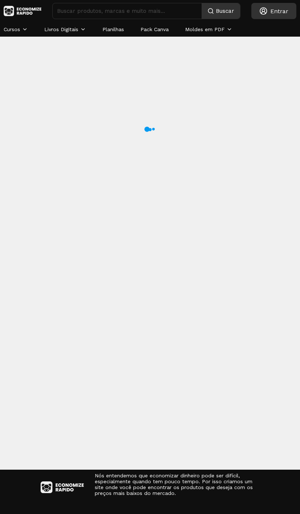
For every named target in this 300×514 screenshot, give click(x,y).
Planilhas (113, 29)
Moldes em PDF (205, 29)
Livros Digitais (61, 29)
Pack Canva (154, 29)
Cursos (12, 29)
